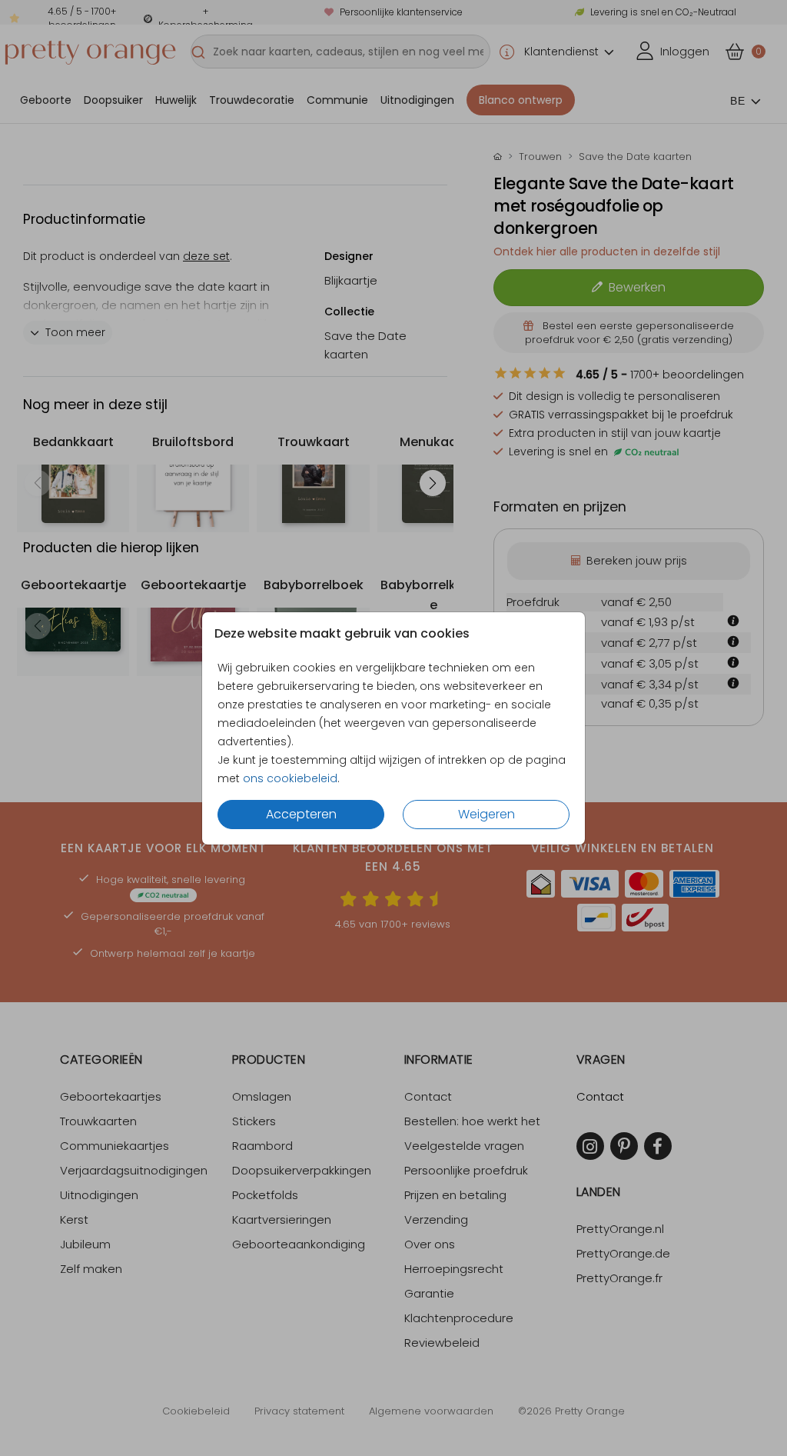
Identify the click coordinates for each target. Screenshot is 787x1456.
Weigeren (486, 814)
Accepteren (301, 814)
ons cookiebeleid (290, 778)
